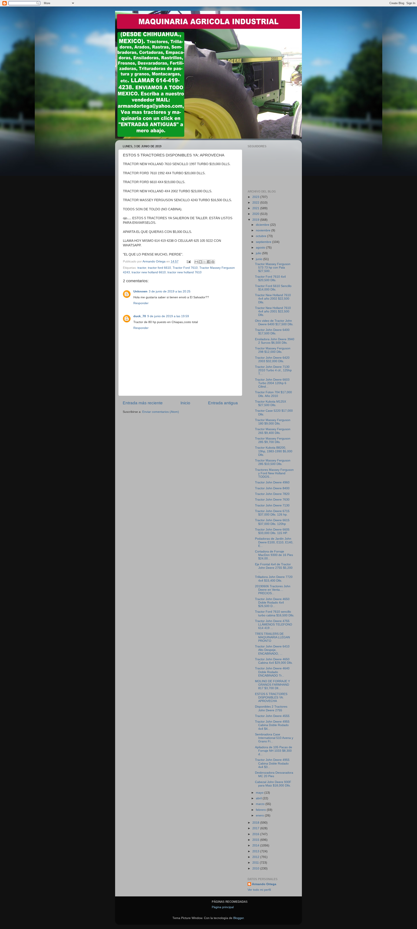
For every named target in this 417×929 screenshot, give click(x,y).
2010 (256, 868)
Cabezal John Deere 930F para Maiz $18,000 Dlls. (273, 783)
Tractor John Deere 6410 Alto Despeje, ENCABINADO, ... (272, 650)
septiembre (264, 242)
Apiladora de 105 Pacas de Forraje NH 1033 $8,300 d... (273, 751)
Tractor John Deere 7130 (272, 505)
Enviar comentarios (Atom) (160, 411)
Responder (141, 303)
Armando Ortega (264, 884)
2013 (256, 851)
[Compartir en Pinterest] (213, 262)
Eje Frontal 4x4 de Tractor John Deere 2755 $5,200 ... (274, 568)
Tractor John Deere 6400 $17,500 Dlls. (272, 331)
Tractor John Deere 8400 (272, 488)
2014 (256, 845)
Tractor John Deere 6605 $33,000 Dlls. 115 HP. (272, 531)
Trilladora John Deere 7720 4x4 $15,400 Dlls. (274, 578)
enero (260, 815)
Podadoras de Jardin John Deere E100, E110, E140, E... (274, 542)
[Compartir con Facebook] (209, 262)
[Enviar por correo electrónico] (196, 262)
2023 (256, 197)
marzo (260, 804)
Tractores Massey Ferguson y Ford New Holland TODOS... (274, 473)
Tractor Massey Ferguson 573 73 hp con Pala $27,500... (272, 267)
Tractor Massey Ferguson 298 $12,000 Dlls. (272, 350)
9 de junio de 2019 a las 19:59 (168, 316)
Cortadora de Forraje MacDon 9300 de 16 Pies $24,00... (274, 555)
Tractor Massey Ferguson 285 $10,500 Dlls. (272, 462)
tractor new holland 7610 (184, 272)
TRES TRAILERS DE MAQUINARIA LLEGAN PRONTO (272, 637)
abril (259, 798)
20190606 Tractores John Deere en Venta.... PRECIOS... (272, 590)
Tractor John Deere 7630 (272, 499)
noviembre (263, 230)
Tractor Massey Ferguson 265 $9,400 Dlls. (272, 431)
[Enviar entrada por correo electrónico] (188, 261)
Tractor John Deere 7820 (272, 494)
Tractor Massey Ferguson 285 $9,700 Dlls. (272, 440)
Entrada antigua (223, 403)
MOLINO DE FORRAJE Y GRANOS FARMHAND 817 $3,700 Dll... (272, 685)
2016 (256, 834)
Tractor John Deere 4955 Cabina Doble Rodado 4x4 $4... (272, 725)
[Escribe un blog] (200, 262)
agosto (261, 247)
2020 (256, 214)
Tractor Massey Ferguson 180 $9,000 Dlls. (272, 421)
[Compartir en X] (204, 262)
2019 (256, 219)
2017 (256, 828)
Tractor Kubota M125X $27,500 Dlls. (270, 403)
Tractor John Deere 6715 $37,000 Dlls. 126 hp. (272, 512)
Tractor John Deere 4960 (272, 482)
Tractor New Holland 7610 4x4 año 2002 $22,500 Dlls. (273, 299)
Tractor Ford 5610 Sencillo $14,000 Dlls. (273, 287)
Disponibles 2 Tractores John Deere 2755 (271, 708)
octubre (261, 236)
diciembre (263, 224)
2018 (256, 822)
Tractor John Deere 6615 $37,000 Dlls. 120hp (272, 522)
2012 (256, 857)
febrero (261, 809)
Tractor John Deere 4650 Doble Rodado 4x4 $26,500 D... (272, 602)
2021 (256, 208)
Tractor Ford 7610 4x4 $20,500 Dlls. (270, 278)
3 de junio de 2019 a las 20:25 (169, 291)
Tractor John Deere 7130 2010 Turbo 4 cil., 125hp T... (273, 370)
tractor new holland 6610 (149, 272)
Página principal (223, 907)
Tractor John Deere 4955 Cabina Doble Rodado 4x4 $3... (272, 763)
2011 (256, 862)
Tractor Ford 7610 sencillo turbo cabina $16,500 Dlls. (274, 613)
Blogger (238, 918)
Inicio (185, 403)
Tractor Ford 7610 (185, 267)
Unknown (140, 291)
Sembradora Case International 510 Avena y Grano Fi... (274, 738)
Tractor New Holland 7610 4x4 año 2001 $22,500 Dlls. (273, 311)
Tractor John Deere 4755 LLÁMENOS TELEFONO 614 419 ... (273, 624)
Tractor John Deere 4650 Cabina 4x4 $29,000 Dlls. (274, 661)
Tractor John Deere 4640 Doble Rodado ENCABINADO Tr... (272, 672)
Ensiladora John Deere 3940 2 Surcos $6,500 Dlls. (274, 341)
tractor (141, 267)
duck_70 (139, 316)
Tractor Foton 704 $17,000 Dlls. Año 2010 (273, 394)
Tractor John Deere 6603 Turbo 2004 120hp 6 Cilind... (272, 383)
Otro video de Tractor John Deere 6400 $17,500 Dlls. (274, 322)
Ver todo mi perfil (259, 889)
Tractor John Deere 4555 (272, 716)
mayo (260, 792)
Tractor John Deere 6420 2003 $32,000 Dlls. (272, 359)
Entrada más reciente (143, 403)
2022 (256, 202)
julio (259, 253)
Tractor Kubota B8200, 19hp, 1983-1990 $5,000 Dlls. (273, 451)
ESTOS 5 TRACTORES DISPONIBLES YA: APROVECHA (271, 697)
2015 (256, 839)
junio (259, 259)
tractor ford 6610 (159, 267)
